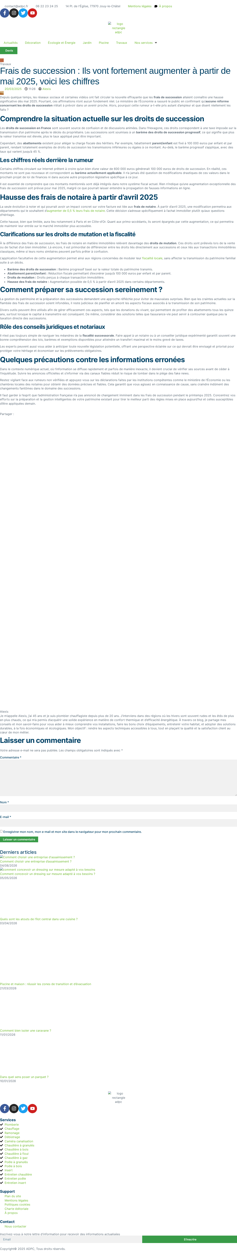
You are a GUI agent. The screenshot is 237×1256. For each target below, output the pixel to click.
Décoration (33, 43)
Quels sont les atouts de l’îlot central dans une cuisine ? (39, 919)
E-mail (5, 817)
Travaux (121, 43)
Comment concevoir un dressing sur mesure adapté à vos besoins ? (47, 874)
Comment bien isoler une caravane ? (25, 1030)
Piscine (104, 43)
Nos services (144, 43)
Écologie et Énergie (61, 43)
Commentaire (10, 757)
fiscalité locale (152, 258)
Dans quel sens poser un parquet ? (24, 1077)
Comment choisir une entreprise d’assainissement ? (35, 861)
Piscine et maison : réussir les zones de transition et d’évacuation (45, 984)
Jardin (87, 43)
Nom (4, 802)
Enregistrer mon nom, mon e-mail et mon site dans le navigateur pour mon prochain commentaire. (72, 832)
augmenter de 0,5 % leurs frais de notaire (76, 211)
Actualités (11, 43)
